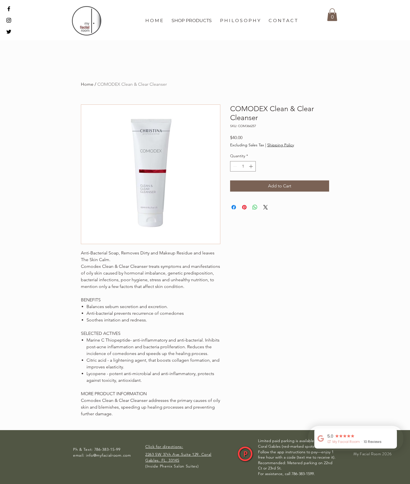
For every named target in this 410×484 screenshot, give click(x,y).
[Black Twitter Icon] (9, 31)
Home (87, 84)
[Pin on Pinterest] (244, 207)
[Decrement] (234, 166)
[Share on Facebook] (233, 207)
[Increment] (251, 166)
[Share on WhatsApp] (255, 207)
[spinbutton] (243, 166)
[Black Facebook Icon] (9, 9)
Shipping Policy (280, 144)
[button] (191, 20)
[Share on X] (265, 207)
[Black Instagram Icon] (9, 20)
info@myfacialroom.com (108, 455)
